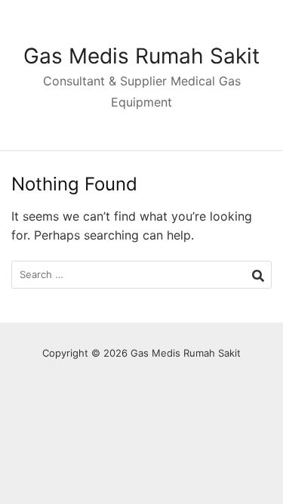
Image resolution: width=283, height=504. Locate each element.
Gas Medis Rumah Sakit (141, 56)
